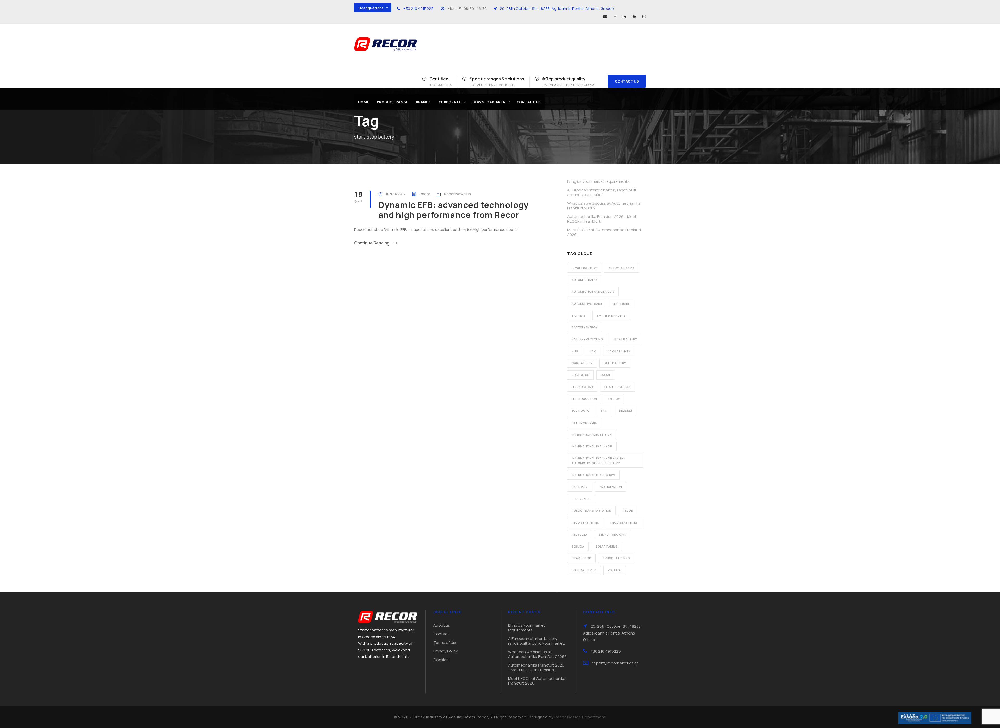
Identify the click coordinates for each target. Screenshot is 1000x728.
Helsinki (625, 410)
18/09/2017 (396, 194)
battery (578, 315)
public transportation (591, 510)
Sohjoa (578, 546)
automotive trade (587, 303)
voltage (614, 570)
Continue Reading (372, 243)
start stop (581, 558)
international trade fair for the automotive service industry (598, 460)
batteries (621, 303)
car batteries (619, 351)
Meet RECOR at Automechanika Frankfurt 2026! (604, 232)
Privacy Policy (445, 651)
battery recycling (587, 339)
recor (628, 510)
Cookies (440, 659)
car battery (582, 363)
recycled (579, 534)
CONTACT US (627, 81)
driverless (580, 375)
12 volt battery (584, 268)
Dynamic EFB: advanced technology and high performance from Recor (453, 210)
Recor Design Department (580, 716)
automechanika (621, 268)
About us (441, 625)
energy (614, 399)
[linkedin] (624, 16)
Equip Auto (581, 410)
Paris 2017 (580, 487)
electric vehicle (617, 387)
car (592, 351)
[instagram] (644, 16)
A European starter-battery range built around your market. (601, 192)
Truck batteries (616, 558)
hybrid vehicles (584, 422)
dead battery (615, 363)
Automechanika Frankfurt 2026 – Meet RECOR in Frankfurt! (601, 219)
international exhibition (592, 434)
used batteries (584, 570)
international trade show (593, 475)
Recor (425, 194)
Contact (441, 634)
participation (610, 487)
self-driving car (612, 534)
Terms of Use (445, 642)
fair (604, 410)
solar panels (606, 546)
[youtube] (634, 16)
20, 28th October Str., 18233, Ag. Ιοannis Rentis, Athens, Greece (557, 8)
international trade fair (592, 446)
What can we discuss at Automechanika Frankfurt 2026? (604, 205)
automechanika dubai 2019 (593, 291)
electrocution (584, 399)
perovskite (581, 499)
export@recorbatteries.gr (615, 663)
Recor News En (457, 194)
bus (575, 351)
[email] (605, 16)
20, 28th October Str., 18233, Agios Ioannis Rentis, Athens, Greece (612, 633)
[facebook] (615, 16)
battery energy (584, 327)
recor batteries (585, 522)
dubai (605, 375)
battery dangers (611, 315)
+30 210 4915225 (418, 8)
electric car (582, 387)
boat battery (625, 339)
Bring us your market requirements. (598, 181)
